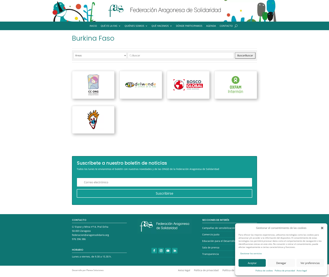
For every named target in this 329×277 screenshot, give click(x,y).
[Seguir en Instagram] (161, 250)
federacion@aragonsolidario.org (90, 235)
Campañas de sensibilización (219, 228)
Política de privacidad (285, 270)
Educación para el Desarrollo (218, 241)
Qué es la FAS (109, 26)
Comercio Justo (210, 234)
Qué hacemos (160, 26)
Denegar (281, 263)
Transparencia (210, 254)
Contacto (226, 26)
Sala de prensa (210, 247)
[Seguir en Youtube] (168, 250)
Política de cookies (264, 270)
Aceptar (252, 263)
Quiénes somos (134, 26)
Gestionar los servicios (251, 253)
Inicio (93, 26)
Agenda (211, 26)
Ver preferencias (310, 263)
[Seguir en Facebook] (154, 250)
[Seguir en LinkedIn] (175, 250)
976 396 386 (79, 239)
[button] (322, 228)
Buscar (245, 55)
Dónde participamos (189, 26)
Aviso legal (302, 270)
